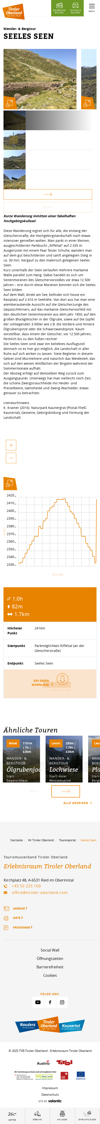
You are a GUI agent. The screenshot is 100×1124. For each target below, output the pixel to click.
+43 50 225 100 (26, 886)
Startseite (16, 840)
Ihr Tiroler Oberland (41, 840)
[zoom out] (11, 458)
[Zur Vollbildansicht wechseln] (9, 484)
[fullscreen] (9, 103)
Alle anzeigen (76, 803)
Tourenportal (67, 840)
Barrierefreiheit (50, 967)
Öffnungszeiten (50, 958)
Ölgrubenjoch (26, 769)
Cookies (50, 975)
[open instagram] (62, 1002)
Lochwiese (63, 769)
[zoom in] (11, 445)
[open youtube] (37, 1002)
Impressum (50, 1088)
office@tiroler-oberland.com (40, 892)
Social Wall (50, 950)
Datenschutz (50, 1094)
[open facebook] (50, 1002)
